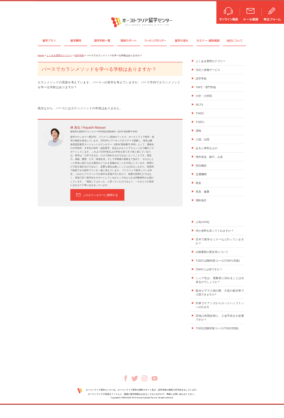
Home (41, 55)
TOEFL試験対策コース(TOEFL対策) (218, 260)
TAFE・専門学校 (206, 87)
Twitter (134, 378)
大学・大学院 (204, 95)
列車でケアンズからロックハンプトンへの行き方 (220, 305)
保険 (198, 130)
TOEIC (200, 113)
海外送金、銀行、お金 (209, 156)
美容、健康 (202, 191)
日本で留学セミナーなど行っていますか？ (220, 241)
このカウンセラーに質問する (100, 195)
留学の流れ (181, 40)
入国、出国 (202, 139)
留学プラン (49, 40)
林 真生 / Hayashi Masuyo (88, 127)
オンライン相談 (228, 12)
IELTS (199, 104)
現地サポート (129, 40)
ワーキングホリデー (155, 40)
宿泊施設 (201, 165)
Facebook (125, 378)
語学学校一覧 (102, 40)
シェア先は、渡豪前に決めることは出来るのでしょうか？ (220, 279)
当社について (234, 40)
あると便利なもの (206, 148)
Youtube (154, 378)
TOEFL (200, 122)
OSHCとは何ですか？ (209, 269)
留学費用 (75, 40)
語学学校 (79, 55)
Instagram (144, 378)
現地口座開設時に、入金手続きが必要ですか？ (220, 317)
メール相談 (251, 12)
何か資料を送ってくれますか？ (215, 230)
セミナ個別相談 (208, 40)
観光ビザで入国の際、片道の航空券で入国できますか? (220, 292)
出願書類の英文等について (212, 251)
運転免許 (201, 200)
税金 (198, 182)
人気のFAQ (202, 222)
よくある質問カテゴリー (59, 55)
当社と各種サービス (208, 69)
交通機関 (201, 174)
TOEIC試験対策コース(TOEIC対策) (217, 328)
